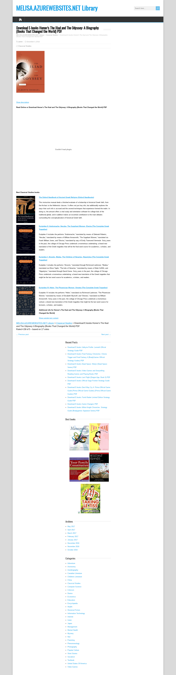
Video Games (73, 667)
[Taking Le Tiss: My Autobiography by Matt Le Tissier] (90, 513)
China (70, 580)
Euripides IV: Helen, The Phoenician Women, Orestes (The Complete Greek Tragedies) (73, 288)
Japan (70, 623)
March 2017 (72, 533)
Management (72, 627)
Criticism (71, 590)
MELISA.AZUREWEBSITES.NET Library (57, 7)
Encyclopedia (73, 603)
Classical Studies (24, 46)
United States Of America (77, 663)
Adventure (71, 563)
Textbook (71, 660)
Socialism (71, 657)
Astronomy (72, 567)
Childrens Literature (75, 577)
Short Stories (72, 653)
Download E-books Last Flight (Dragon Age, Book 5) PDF (89, 377)
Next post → (106, 334)
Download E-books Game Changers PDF (83, 404)
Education (71, 600)
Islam (70, 620)
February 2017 (73, 536)
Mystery (71, 633)
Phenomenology (73, 643)
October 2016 (73, 550)
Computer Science (74, 587)
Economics (72, 597)
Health (70, 607)
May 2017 (71, 526)
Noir (69, 637)
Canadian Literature (75, 573)
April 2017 (71, 530)
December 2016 (73, 543)
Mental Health (73, 630)
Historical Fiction (74, 610)
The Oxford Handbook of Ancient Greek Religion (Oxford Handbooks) (66, 197)
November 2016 (73, 546)
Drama (70, 593)
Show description (22, 102)
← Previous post (22, 334)
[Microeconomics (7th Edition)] (79, 450)
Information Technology (76, 613)
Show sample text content (48, 318)
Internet (70, 617)
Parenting (71, 640)
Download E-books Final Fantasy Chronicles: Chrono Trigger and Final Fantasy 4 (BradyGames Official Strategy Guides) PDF (87, 357)
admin (20, 42)
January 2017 (73, 540)
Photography (72, 647)
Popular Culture (73, 650)
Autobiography (73, 570)
